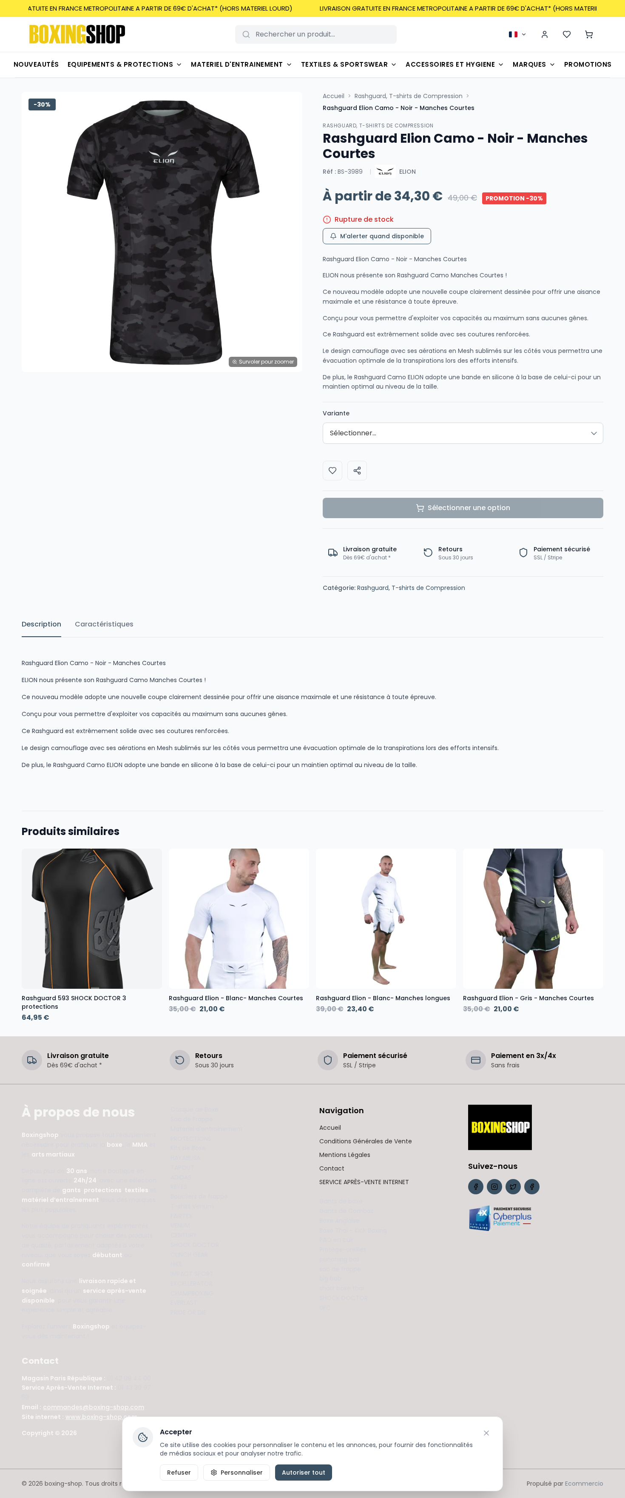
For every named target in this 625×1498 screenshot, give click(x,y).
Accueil (333, 96)
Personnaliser (242, 1472)
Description (41, 624)
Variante (336, 413)
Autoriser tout (303, 1472)
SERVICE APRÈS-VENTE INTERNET (364, 1182)
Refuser (179, 1472)
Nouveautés (36, 64)
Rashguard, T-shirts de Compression (409, 96)
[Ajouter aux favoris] (332, 470)
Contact (331, 1168)
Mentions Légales (344, 1155)
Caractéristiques (104, 624)
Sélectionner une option (469, 508)
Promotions (588, 64)
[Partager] (357, 470)
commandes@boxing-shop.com (93, 1407)
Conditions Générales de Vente (365, 1141)
